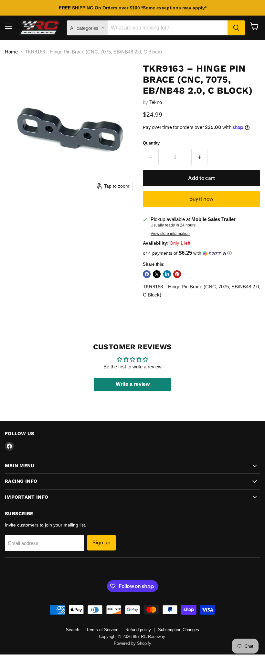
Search (72, 629)
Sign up (101, 542)
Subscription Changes (178, 629)
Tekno (155, 102)
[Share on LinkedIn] (167, 274)
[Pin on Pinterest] (177, 274)
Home (11, 51)
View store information (170, 233)
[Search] (236, 27)
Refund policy (138, 629)
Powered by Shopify (132, 643)
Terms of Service (102, 629)
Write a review (133, 384)
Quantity (151, 143)
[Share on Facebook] (147, 274)
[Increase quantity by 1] (199, 157)
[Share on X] (157, 274)
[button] (201, 253)
